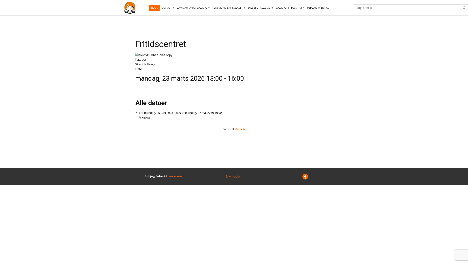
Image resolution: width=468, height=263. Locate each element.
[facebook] (305, 177)
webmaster (176, 176)
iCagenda (240, 129)
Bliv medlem (234, 176)
